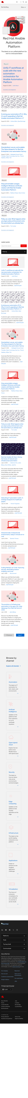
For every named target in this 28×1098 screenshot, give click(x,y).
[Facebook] (10, 930)
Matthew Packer (14, 193)
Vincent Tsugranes (15, 503)
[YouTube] (6, 930)
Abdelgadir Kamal (14, 154)
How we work (4, 973)
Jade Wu (14, 465)
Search (23, 245)
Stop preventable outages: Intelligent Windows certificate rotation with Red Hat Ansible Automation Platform (10, 386)
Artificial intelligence (13, 711)
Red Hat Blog (4, 7)
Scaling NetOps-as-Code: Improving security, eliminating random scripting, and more (12, 569)
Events (2, 1002)
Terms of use (17, 1016)
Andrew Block (14, 121)
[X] (13, 930)
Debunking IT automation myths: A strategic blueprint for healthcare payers (12, 499)
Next (19, 635)
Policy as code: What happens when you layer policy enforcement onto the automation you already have (12, 426)
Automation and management (9, 89)
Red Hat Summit (4, 1008)
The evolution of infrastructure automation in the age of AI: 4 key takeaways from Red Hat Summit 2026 (11, 607)
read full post (17, 285)
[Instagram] (17, 930)
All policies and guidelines (6, 1018)
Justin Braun (16, 85)
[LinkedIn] (2, 930)
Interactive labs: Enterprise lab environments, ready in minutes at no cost (12, 534)
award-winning (16, 966)
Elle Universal (13, 573)
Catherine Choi (14, 463)
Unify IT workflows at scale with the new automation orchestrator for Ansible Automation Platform (12, 272)
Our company (4, 970)
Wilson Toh (8, 157)
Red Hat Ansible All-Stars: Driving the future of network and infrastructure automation (11, 459)
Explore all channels (12, 666)
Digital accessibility (19, 1018)
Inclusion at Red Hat (5, 1006)
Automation (13, 682)
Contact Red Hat (4, 1004)
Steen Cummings (10, 156)
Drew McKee (8, 465)
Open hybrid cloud (13, 744)
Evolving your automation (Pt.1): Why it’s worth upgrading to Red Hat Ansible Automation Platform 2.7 (12, 307)
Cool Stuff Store (18, 1006)
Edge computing (12, 803)
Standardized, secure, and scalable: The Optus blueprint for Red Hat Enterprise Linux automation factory (12, 344)
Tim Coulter (13, 226)
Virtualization (13, 889)
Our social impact (19, 978)
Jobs (16, 981)
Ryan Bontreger (21, 121)
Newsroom (17, 970)
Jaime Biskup (13, 612)
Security (11, 772)
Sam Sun (17, 156)
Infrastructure (13, 833)
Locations (17, 1002)
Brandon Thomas (14, 538)
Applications (13, 860)
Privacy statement (5, 1016)
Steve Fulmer (22, 193)
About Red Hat (4, 1001)
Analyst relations (5, 979)
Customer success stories (7, 976)
